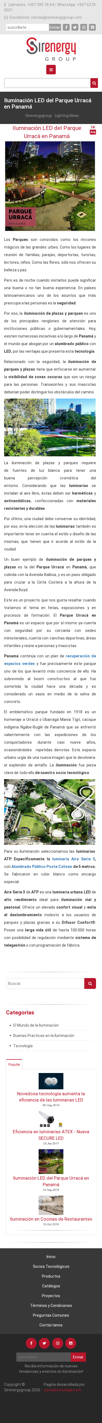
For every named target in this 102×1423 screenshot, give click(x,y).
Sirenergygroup (38, 115)
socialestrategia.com (62, 1390)
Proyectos (51, 1296)
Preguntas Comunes (51, 1315)
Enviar (55, 27)
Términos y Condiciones (51, 1305)
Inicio (51, 1257)
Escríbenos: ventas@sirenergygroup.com (46, 17)
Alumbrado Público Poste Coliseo (41, 866)
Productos (51, 1276)
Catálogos (51, 1286)
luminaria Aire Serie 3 (73, 859)
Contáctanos (51, 1325)
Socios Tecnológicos (51, 1266)
